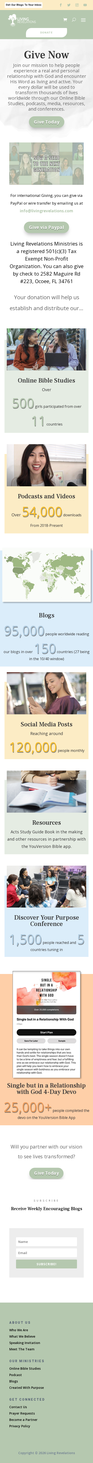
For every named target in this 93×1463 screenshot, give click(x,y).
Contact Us (18, 1407)
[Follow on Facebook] (61, 5)
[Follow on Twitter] (69, 5)
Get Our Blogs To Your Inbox (23, 4)
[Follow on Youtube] (85, 5)
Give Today (46, 122)
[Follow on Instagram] (77, 5)
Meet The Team (22, 1349)
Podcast (15, 1375)
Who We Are (18, 1330)
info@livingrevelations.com (46, 210)
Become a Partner (23, 1419)
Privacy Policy (19, 1426)
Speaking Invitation (24, 1343)
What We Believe (22, 1336)
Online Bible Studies (25, 1368)
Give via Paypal (46, 227)
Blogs (13, 1381)
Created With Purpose (26, 1387)
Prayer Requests (22, 1413)
